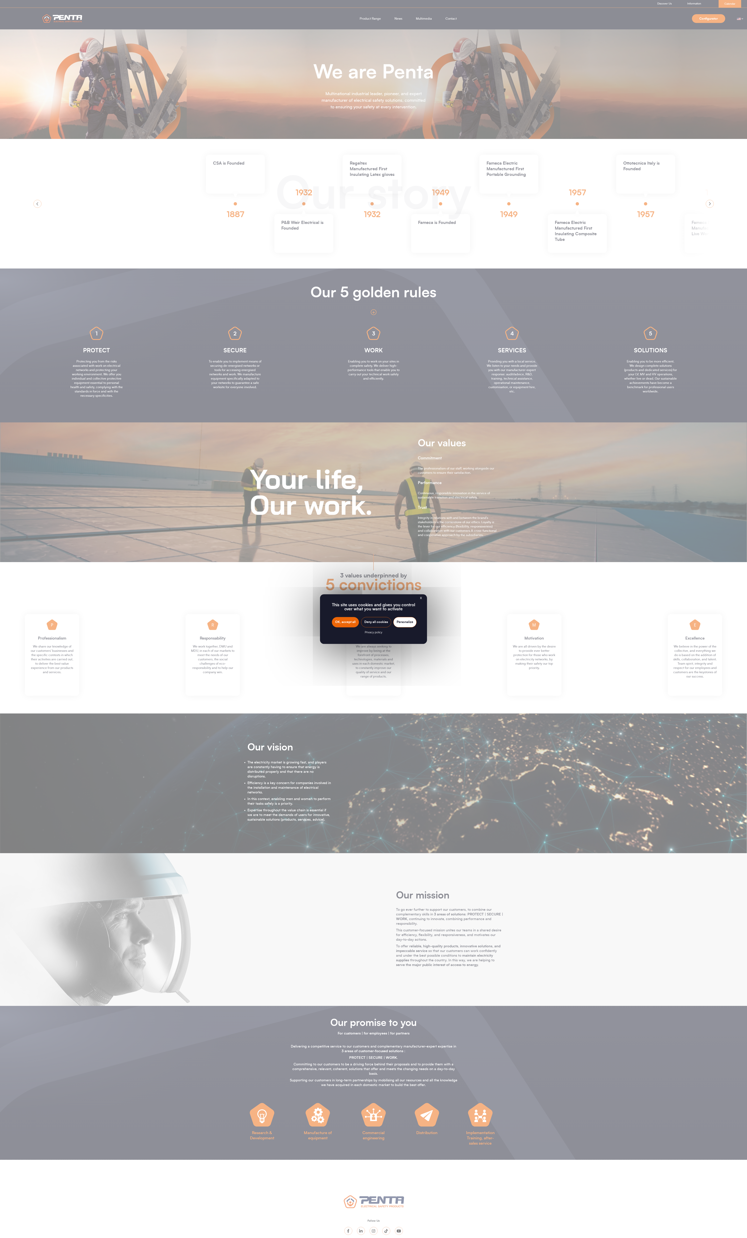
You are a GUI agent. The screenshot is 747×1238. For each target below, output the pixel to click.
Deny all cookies (376, 622)
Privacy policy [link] (373, 632)
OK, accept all (345, 622)
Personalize (405, 622)
